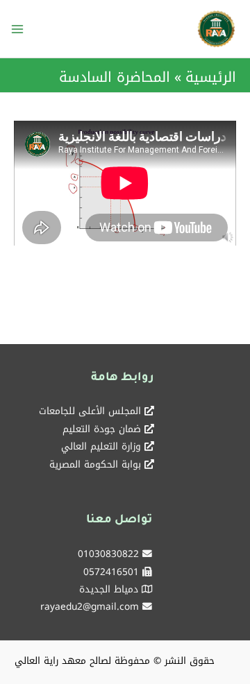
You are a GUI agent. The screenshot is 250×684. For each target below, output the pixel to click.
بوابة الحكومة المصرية (95, 464)
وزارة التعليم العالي (101, 446)
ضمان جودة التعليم (101, 429)
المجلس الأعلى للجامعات (90, 411)
